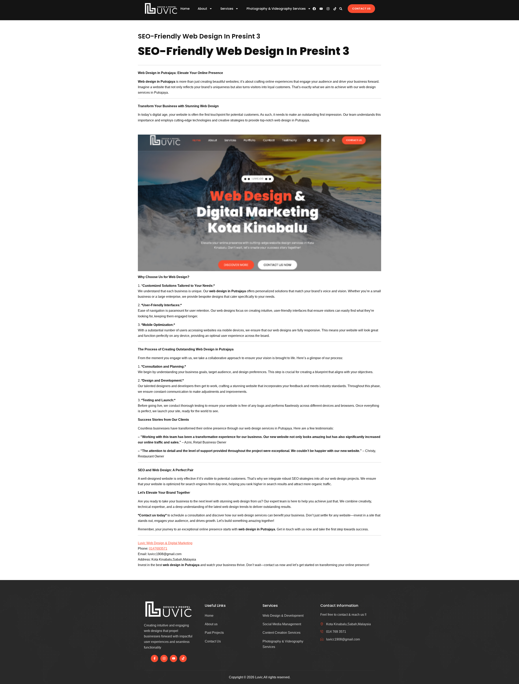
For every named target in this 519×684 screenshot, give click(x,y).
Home (185, 9)
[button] (340, 8)
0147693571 (158, 548)
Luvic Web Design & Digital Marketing (165, 543)
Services (226, 9)
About (202, 9)
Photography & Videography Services (276, 9)
